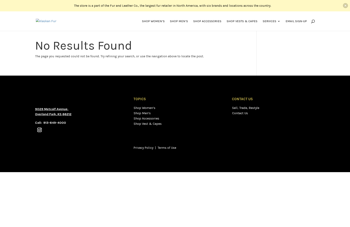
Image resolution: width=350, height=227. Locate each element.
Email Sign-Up (296, 21)
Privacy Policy (143, 148)
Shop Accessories (207, 21)
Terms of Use (167, 148)
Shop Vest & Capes (148, 124)
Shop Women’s (153, 21)
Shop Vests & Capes (242, 21)
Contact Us (240, 113)
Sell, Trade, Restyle (245, 108)
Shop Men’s (179, 21)
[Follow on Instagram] (39, 129)
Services (269, 21)
